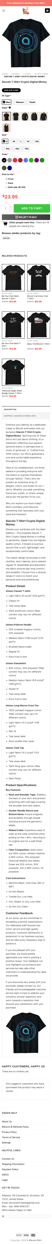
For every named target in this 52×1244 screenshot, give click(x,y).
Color (5, 154)
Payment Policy (10, 1169)
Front (11, 179)
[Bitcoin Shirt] (26, 10)
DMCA (5, 1174)
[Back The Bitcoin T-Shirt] (39, 325)
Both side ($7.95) (16, 187)
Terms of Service (11, 1137)
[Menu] (3, 10)
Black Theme (41, 74)
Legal (5, 1180)
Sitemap (6, 1142)
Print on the (8, 174)
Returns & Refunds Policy (15, 1126)
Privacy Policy (9, 1132)
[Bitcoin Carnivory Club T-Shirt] (39, 277)
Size (4, 135)
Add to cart (32, 208)
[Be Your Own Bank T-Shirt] (13, 325)
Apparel (15, 74)
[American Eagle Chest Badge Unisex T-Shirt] (13, 372)
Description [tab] (10, 409)
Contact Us (8, 1158)
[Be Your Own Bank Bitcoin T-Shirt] (13, 277)
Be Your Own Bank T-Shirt (11, 344)
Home (5, 74)
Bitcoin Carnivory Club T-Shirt (37, 297)
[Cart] (47, 10)
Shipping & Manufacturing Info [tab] (20, 416)
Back (10, 183)
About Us (7, 1121)
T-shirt (27, 74)
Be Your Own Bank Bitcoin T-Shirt (10, 297)
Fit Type (6, 95)
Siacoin (6, 238)
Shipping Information (13, 1164)
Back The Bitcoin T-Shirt (38, 344)
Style (6, 107)
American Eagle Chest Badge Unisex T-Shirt (12, 392)
